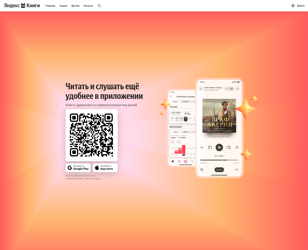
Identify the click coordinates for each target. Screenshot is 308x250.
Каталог (88, 5)
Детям (75, 5)
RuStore (69, 175)
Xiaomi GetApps (92, 178)
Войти (300, 5)
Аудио (63, 5)
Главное (50, 5)
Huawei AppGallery (75, 178)
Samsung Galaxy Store (85, 175)
